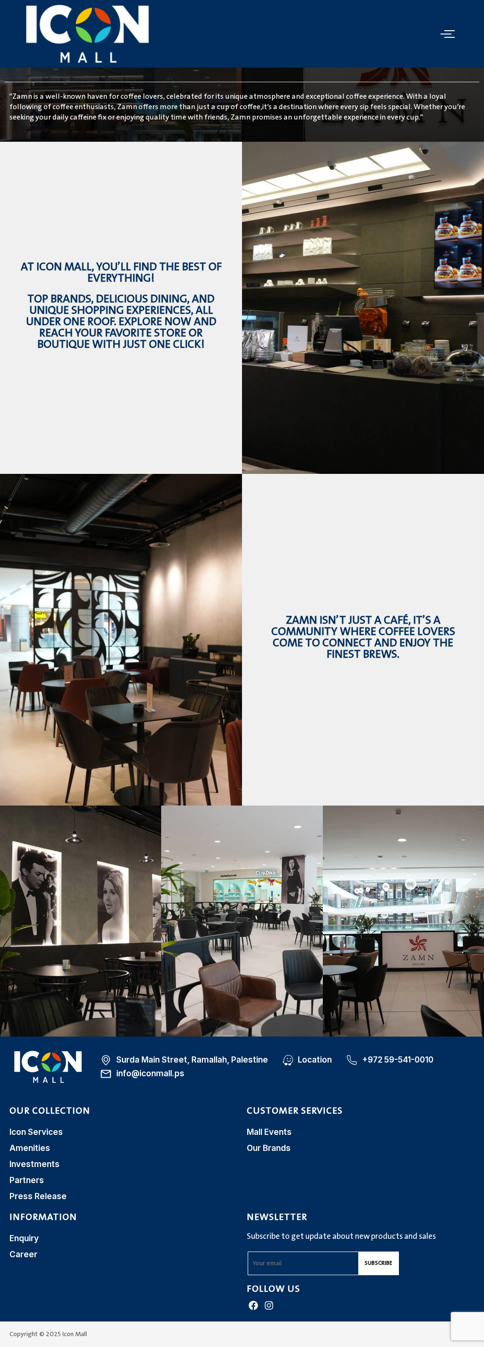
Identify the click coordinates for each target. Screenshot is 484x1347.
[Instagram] (269, 1305)
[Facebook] (253, 1305)
